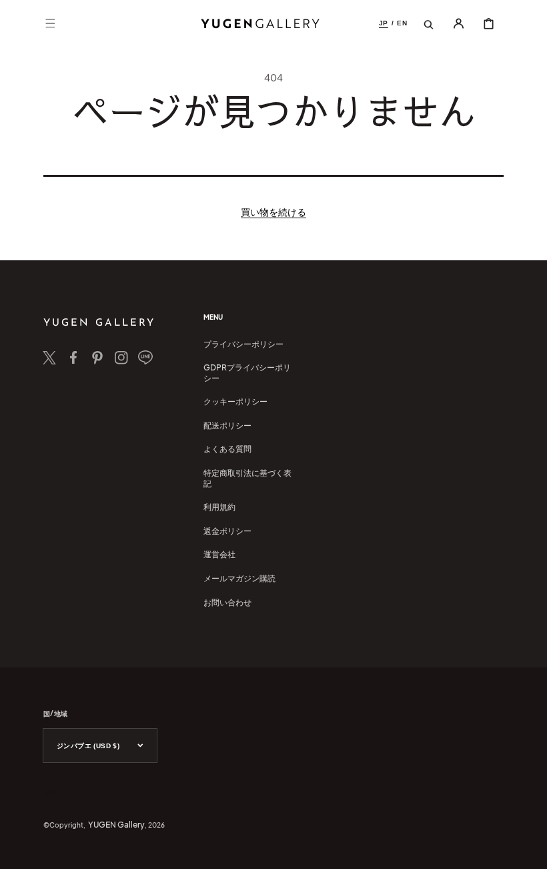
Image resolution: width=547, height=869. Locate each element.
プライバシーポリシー (243, 344)
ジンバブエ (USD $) (88, 746)
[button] (50, 23)
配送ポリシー (227, 425)
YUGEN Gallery (116, 825)
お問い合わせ (227, 602)
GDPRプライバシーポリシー (247, 372)
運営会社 (219, 554)
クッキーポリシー (235, 401)
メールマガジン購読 (239, 578)
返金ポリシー (227, 531)
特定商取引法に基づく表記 (247, 478)
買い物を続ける (273, 212)
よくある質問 (227, 449)
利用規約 (219, 507)
